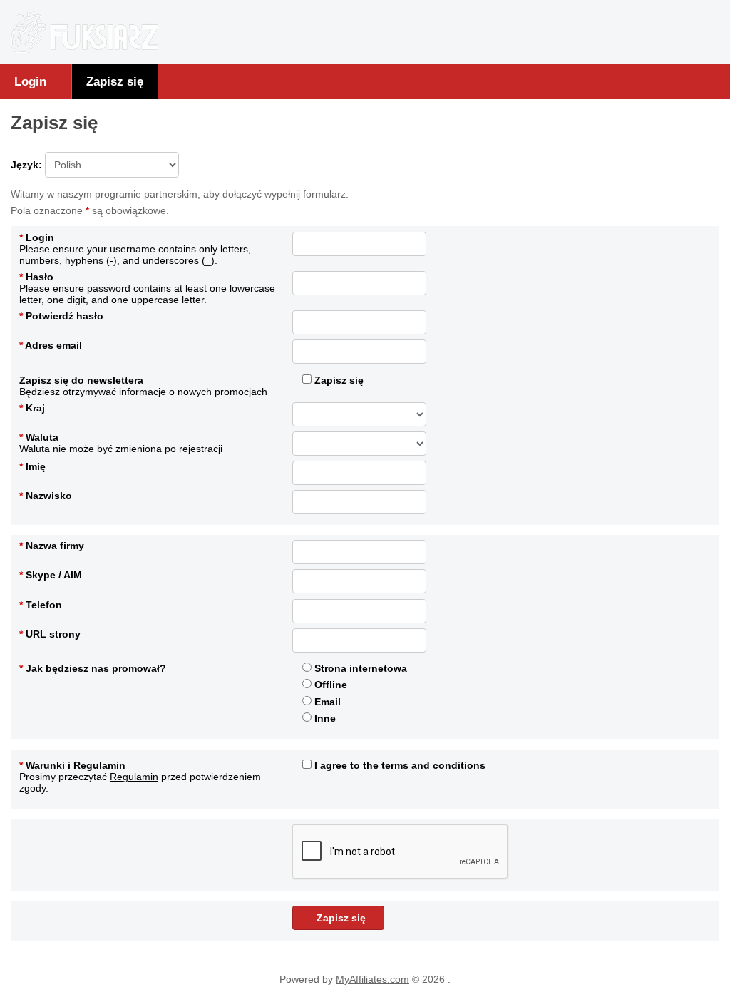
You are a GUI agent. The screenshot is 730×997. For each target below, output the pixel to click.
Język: (28, 164)
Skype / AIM (50, 575)
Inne (324, 718)
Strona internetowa (359, 668)
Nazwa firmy (51, 545)
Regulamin (134, 776)
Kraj (32, 408)
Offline (329, 684)
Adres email (50, 345)
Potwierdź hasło (61, 316)
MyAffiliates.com (372, 979)
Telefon (40, 604)
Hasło (36, 276)
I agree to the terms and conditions (398, 765)
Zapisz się (114, 81)
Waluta (38, 437)
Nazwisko (45, 495)
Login (30, 81)
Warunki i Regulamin (72, 765)
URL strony (50, 634)
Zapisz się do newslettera (81, 380)
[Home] (84, 50)
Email (326, 701)
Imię (32, 466)
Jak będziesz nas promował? (92, 668)
